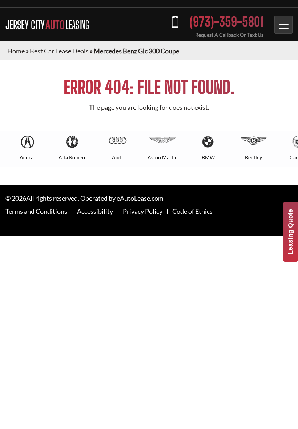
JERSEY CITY (47, 24)
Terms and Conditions (36, 211)
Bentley (253, 157)
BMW (208, 157)
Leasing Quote (290, 231)
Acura (26, 157)
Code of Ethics (192, 211)
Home (16, 51)
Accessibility (95, 211)
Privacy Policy (142, 211)
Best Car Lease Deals (59, 51)
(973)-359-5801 (226, 21)
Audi (117, 157)
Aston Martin (163, 157)
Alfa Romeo (72, 157)
